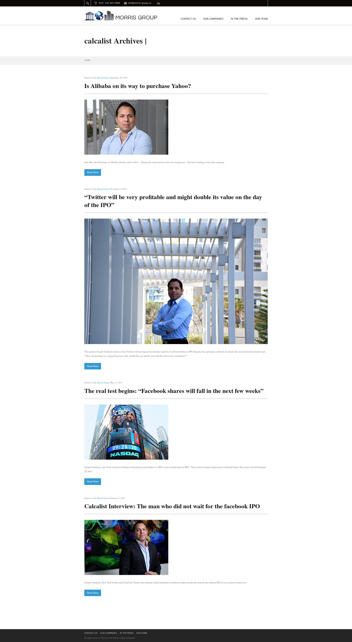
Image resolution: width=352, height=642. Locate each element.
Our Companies (213, 18)
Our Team (261, 18)
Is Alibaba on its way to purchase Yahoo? (137, 85)
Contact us (188, 18)
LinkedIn (158, 3)
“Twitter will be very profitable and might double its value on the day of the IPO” (173, 200)
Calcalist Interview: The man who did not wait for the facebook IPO (172, 505)
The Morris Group (101, 77)
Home (87, 60)
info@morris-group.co (139, 3)
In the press (239, 18)
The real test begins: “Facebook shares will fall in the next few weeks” (174, 390)
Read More (92, 172)
